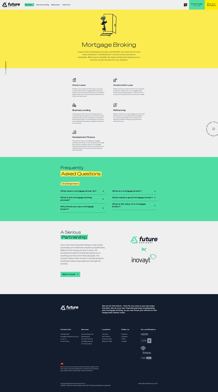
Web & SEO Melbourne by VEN (148, 383)
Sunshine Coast (107, 339)
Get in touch (68, 274)
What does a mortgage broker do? (78, 191)
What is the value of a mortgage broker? (129, 205)
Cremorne (105, 334)
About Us (66, 5)
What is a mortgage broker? (127, 191)
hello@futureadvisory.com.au (69, 336)
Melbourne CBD (107, 341)
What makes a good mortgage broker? (132, 197)
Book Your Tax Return (211, 4)
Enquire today (197, 4)
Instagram (124, 336)
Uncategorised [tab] (70, 183)
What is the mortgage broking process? (76, 198)
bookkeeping (149, 308)
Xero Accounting (42, 5)
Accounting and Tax (87, 334)
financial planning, (134, 308)
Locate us (63, 339)
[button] (60, 5)
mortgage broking (114, 310)
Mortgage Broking (87, 341)
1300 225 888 (197, 5)
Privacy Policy (64, 341)
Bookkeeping (85, 336)
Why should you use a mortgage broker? (77, 207)
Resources (55, 5)
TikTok (123, 339)
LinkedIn (124, 341)
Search (185, 5)
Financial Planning (87, 339)
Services (28, 5)
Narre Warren (106, 336)
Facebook (124, 334)
